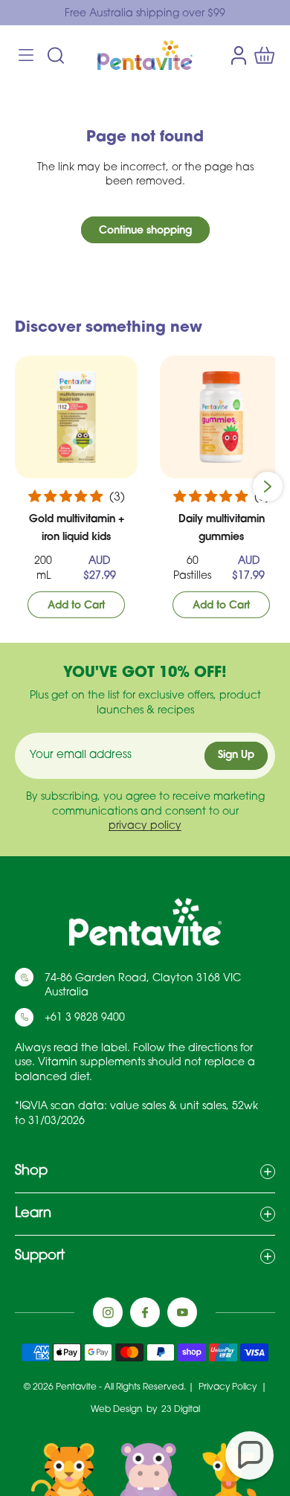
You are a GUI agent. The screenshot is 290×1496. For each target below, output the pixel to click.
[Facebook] (145, 1312)
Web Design (116, 1409)
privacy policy (145, 826)
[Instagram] (108, 1312)
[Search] (56, 55)
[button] (249, 1455)
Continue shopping (145, 231)
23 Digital (180, 1409)
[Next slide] (268, 486)
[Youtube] (182, 1312)
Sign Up (236, 756)
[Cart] (264, 55)
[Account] (239, 54)
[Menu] (26, 55)
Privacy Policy (229, 1387)
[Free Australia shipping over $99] (145, 14)
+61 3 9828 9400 (85, 1018)
